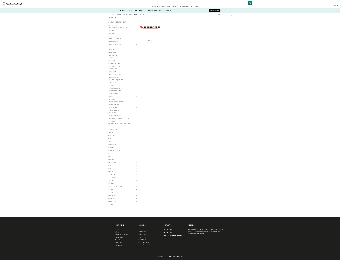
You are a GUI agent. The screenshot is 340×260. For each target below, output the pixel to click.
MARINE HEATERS (113, 82)
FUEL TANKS (112, 60)
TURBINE (111, 192)
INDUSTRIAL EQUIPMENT (115, 80)
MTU (109, 165)
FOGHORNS (112, 144)
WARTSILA (111, 195)
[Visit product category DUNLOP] (150, 27)
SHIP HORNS (112, 183)
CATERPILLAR (112, 129)
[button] (336, 4)
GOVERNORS (112, 71)
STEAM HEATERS (113, 110)
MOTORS (111, 85)
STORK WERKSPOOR (115, 186)
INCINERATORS (113, 77)
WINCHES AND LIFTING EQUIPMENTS (119, 124)
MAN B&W (111, 159)
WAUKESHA (112, 198)
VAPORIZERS (112, 121)
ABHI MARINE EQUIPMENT (125, 14)
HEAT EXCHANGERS (114, 74)
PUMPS (110, 96)
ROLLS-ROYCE (113, 180)
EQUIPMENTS (112, 55)
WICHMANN (112, 201)
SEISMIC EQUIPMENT (114, 104)
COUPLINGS (112, 52)
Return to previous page (225, 14)
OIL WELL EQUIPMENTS (115, 88)
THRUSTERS (112, 113)
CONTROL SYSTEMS (114, 44)
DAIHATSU (111, 135)
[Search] (250, 3)
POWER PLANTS (113, 93)
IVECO (110, 153)
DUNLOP (111, 49)
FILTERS (111, 58)
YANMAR (111, 204)
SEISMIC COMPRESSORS (116, 102)
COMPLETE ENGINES (114, 38)
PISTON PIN (112, 177)
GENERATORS (112, 69)
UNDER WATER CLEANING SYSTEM (118, 118)
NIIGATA (110, 171)
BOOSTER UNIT (113, 36)
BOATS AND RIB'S (113, 33)
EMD (109, 141)
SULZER (110, 189)
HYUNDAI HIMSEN (114, 150)
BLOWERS (111, 30)
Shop (114, 14)
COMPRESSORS (113, 41)
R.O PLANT (111, 99)
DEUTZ (110, 138)
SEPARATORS (112, 107)
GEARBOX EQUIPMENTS (115, 66)
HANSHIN (111, 147)
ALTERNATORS (112, 25)
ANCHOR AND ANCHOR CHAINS (117, 27)
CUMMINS (111, 132)
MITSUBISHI (112, 162)
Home (109, 14)
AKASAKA (111, 126)
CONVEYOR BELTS (114, 47)
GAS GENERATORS (114, 63)
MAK (109, 156)
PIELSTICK (111, 174)
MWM (109, 168)
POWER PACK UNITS (114, 91)
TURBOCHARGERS (114, 115)
